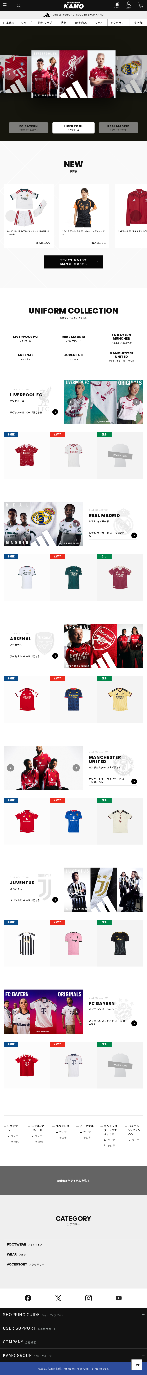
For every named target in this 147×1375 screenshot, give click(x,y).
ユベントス (63, 1126)
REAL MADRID (73, 338)
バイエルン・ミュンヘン (134, 1130)
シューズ (26, 23)
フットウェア (24, 1244)
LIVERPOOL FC (25, 338)
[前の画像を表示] (70, 402)
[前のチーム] (9, 74)
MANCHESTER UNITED (121, 356)
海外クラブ (45, 23)
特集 (64, 23)
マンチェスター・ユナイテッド (111, 1130)
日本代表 (9, 23)
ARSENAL (25, 357)
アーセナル (87, 1126)
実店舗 (138, 23)
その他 (15, 1141)
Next (136, 216)
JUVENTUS (73, 357)
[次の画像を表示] (136, 402)
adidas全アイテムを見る (73, 1180)
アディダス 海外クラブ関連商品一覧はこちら (73, 262)
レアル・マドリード (37, 1128)
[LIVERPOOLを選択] (73, 74)
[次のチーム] (137, 74)
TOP (137, 1364)
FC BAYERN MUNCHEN (122, 338)
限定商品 (81, 23)
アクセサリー (118, 23)
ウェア (99, 23)
